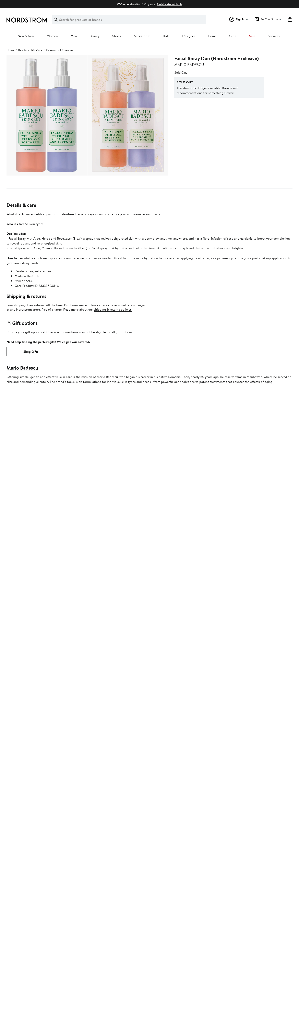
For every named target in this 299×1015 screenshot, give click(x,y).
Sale (252, 36)
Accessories (142, 36)
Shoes (116, 36)
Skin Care (36, 50)
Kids (166, 36)
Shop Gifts (30, 351)
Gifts (232, 36)
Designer (188, 36)
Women (52, 36)
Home (212, 36)
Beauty (94, 36)
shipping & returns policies (113, 309)
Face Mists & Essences (59, 50)
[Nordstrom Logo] (27, 20)
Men (74, 36)
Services (274, 36)
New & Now (26, 36)
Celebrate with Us (169, 4)
